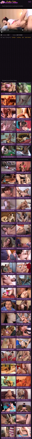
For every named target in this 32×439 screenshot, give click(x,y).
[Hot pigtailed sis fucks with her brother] (23, 192)
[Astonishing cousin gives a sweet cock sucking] (23, 369)
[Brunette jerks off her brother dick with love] (23, 343)
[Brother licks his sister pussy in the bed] (8, 406)
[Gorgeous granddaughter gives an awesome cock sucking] (8, 343)
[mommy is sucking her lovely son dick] (8, 369)
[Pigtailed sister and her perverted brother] (8, 305)
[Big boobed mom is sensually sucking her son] (23, 331)
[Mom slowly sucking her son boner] (23, 381)
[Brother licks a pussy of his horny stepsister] (23, 255)
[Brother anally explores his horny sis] (23, 204)
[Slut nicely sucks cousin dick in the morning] (23, 406)
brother (13, 37)
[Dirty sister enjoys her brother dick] (8, 217)
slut (23, 37)
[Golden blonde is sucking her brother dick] (23, 179)
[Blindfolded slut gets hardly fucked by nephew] (23, 356)
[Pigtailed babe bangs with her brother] (8, 204)
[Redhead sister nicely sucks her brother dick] (23, 242)
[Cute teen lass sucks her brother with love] (8, 242)
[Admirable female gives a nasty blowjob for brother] (23, 293)
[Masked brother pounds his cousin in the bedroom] (8, 230)
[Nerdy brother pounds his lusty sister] (8, 255)
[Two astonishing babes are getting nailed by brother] (23, 280)
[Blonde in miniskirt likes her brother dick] (23, 394)
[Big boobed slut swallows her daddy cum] (8, 267)
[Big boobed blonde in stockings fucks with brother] (23, 217)
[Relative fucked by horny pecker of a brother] (23, 267)
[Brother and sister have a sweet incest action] (23, 230)
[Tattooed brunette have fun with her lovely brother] (8, 381)
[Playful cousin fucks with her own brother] (8, 280)
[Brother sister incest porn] (9, 2)
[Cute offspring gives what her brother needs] (23, 419)
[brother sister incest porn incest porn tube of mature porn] (29, 2)
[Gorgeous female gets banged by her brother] (8, 293)
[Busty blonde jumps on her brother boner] (8, 331)
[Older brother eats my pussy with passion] (8, 394)
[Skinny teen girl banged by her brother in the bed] (23, 432)
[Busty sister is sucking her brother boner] (23, 305)
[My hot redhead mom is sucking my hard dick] (8, 192)
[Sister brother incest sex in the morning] (23, 166)
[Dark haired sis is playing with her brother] (8, 166)
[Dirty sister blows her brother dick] (8, 356)
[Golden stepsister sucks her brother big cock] (8, 419)
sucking (19, 37)
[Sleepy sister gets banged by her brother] (8, 179)
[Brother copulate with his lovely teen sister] (8, 318)
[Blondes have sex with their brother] (8, 432)
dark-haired (28, 37)
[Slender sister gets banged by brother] (23, 318)
